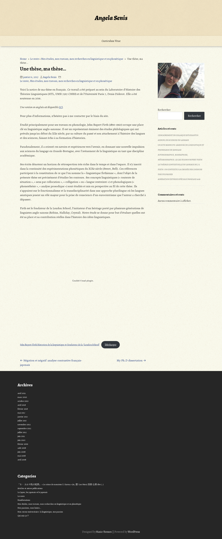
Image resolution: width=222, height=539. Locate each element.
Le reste (34, 59)
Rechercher (164, 110)
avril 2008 (22, 459)
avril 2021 (22, 393)
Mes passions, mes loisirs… (29, 507)
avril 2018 (22, 405)
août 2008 (22, 448)
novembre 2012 (24, 424)
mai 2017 (21, 412)
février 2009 (23, 444)
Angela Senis (111, 17)
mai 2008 (22, 455)
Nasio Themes (104, 532)
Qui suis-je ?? (23, 515)
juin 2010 (21, 440)
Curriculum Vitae (111, 41)
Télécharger (110, 344)
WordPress (134, 532)
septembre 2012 (24, 428)
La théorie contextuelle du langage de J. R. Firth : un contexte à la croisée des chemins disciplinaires (180, 169)
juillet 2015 (22, 420)
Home (23, 59)
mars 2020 (22, 397)
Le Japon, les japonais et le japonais (32, 492)
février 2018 (23, 408)
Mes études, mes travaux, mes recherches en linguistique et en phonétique (82, 59)
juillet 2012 (22, 432)
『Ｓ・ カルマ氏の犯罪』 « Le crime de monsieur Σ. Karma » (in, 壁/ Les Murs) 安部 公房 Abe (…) (61, 484)
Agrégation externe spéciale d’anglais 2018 (179, 179)
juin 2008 (22, 451)
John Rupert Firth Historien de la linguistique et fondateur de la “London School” (59, 344)
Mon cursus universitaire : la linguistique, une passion (40, 511)
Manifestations (24, 500)
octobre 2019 (23, 401)
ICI (61, 107)
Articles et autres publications (30, 488)
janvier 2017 (23, 416)
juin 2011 (21, 436)
